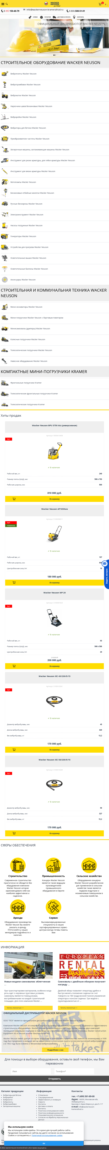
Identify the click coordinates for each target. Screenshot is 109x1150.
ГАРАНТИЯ (47, 17)
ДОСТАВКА (63, 17)
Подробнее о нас (55, 1050)
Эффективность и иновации (49, 1100)
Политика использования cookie (51, 1111)
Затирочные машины (11, 1106)
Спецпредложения (45, 1097)
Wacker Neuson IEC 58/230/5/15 (54, 759)
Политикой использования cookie (47, 1135)
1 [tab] (53, 55)
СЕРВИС (35, 17)
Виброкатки (7, 1100)
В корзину (55, 499)
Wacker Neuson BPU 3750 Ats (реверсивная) (54, 425)
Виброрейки (8, 1097)
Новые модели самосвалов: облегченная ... (27, 983)
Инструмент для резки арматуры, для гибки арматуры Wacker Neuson (43, 160)
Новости (41, 1102)
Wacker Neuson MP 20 (54, 592)
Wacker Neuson (24, 73)
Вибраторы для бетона (12, 1095)
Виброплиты (8, 1102)
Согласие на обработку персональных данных (53, 1118)
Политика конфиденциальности (51, 1113)
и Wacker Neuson (37, 317)
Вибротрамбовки (10, 1104)
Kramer (26, 382)
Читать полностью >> (15, 1008)
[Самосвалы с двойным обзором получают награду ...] (82, 965)
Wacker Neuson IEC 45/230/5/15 (54, 676)
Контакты (42, 1104)
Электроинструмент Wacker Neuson (27, 214)
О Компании (43, 1095)
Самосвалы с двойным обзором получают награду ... (82, 983)
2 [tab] (55, 55)
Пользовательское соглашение (50, 1115)
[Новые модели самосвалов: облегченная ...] (28, 965)
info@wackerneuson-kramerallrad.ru (45, 9)
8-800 (77, 11)
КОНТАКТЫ (80, 17)
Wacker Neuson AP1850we (54, 509)
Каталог (2, 4)
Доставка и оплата (45, 1106)
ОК (44, 1143)
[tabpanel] (54, 38)
